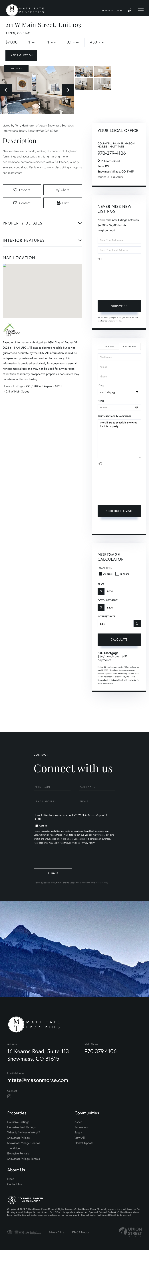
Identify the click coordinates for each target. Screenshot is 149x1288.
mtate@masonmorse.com (37, 1080)
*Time (101, 400)
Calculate (119, 639)
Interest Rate (106, 616)
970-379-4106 (112, 153)
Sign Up (106, 10)
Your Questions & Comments (114, 415)
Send (53, 874)
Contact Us (103, 177)
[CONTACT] (21, 55)
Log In (118, 10)
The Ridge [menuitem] (13, 1148)
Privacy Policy (111, 292)
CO (28, 386)
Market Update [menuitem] (83, 1143)
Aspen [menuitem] (78, 1122)
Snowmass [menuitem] (81, 1127)
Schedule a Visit (129, 346)
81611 (58, 386)
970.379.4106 (100, 1051)
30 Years (107, 573)
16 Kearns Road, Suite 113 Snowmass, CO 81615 (38, 1054)
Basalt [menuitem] (78, 1132)
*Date (101, 385)
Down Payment (107, 600)
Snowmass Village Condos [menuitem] (23, 1143)
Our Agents (117, 177)
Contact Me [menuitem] (14, 1184)
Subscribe (119, 306)
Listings (18, 386)
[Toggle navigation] (141, 10)
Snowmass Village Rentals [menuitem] (23, 1159)
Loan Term (105, 568)
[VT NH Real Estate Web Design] (130, 1232)
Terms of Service (118, 526)
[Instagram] (9, 1096)
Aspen (48, 386)
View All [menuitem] (79, 1138)
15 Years (124, 573)
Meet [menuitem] (10, 1179)
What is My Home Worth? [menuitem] (23, 1132)
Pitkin (37, 386)
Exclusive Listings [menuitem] (18, 1122)
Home (6, 386)
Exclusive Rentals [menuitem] (18, 1153)
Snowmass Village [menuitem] (18, 1138)
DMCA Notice (80, 1232)
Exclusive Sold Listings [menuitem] (21, 1127)
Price (101, 584)
